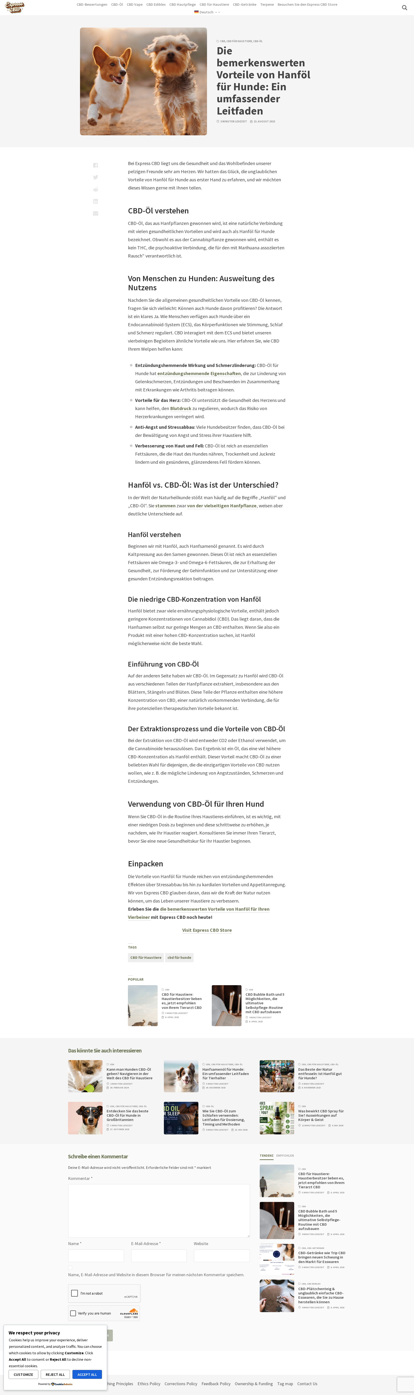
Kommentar (80, 1178)
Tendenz (267, 1156)
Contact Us (307, 1383)
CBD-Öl (258, 41)
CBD (222, 41)
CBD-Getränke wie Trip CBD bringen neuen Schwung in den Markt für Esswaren (321, 1257)
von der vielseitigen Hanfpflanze (222, 506)
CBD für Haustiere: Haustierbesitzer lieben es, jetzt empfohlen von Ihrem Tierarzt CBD (182, 1001)
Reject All (55, 1374)
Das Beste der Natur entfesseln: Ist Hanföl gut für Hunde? (320, 1074)
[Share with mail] (95, 213)
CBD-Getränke (315, 1248)
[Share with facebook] (95, 165)
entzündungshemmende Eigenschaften (199, 373)
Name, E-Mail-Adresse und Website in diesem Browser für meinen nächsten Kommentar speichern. (156, 1274)
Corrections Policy (181, 1383)
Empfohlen (285, 1156)
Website (201, 1243)
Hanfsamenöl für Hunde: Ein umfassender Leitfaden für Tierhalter (225, 1074)
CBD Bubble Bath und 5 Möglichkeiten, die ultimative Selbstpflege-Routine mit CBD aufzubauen (319, 1220)
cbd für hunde (179, 957)
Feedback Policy (215, 1383)
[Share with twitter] (95, 177)
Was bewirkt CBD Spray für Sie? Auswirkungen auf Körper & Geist (321, 1115)
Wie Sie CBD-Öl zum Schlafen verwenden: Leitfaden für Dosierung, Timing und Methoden (223, 1118)
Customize (23, 1374)
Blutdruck (180, 408)
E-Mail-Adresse (146, 1243)
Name (75, 1243)
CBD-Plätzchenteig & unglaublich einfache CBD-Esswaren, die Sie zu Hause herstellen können (321, 1295)
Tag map (285, 1383)
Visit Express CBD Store (207, 930)
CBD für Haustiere (239, 41)
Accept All (87, 1374)
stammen (165, 506)
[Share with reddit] (95, 189)
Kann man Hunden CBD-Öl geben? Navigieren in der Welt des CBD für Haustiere (130, 1074)
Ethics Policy (149, 1383)
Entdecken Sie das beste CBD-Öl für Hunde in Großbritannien (128, 1115)
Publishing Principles (115, 1383)
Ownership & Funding (254, 1383)
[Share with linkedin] (95, 201)
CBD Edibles (314, 1284)
